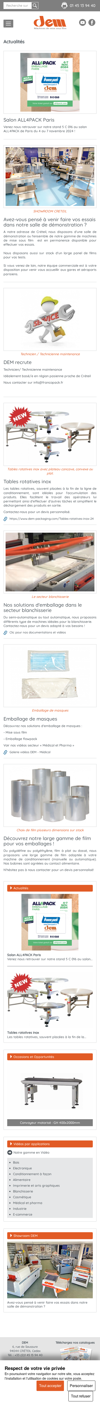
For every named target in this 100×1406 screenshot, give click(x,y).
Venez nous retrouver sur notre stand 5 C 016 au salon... (50, 957)
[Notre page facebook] (91, 25)
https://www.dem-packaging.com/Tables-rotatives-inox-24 (52, 518)
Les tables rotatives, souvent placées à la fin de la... (46, 1034)
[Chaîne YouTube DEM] (82, 25)
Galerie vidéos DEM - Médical (30, 752)
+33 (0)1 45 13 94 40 (29, 1355)
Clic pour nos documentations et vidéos (38, 632)
